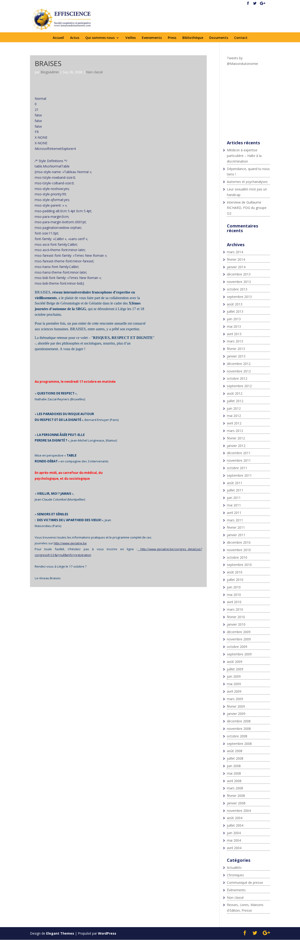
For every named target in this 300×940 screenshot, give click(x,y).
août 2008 (234, 751)
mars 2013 (235, 341)
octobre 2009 (237, 646)
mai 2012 (234, 415)
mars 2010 (235, 609)
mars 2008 (235, 788)
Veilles (130, 38)
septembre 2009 (239, 654)
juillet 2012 (235, 401)
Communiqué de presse (245, 882)
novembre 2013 (239, 281)
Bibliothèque (192, 38)
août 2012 (234, 393)
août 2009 (234, 661)
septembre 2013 (239, 296)
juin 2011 (234, 497)
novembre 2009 (239, 639)
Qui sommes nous (100, 38)
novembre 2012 (239, 371)
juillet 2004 (235, 825)
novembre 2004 (239, 810)
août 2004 (234, 818)
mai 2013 (234, 326)
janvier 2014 (236, 267)
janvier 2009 (236, 713)
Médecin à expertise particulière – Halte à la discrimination (244, 155)
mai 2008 (234, 773)
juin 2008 (234, 766)
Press (172, 38)
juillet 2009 (235, 669)
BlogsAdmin (50, 72)
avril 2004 (234, 848)
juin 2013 (234, 319)
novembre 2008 (239, 728)
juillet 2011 (235, 490)
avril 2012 (234, 423)
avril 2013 (234, 334)
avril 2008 (234, 781)
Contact (241, 38)
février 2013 (236, 348)
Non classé (94, 72)
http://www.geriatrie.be (70, 543)
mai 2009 (234, 684)
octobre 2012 (237, 378)
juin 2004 (234, 833)
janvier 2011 (236, 535)
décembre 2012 (239, 363)
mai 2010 (234, 594)
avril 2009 (234, 691)
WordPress (107, 933)
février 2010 (236, 617)
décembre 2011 (239, 453)
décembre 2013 (239, 274)
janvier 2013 (236, 356)
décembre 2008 (239, 721)
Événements (236, 890)
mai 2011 (234, 505)
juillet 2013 (235, 311)
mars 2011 (235, 520)
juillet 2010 (235, 579)
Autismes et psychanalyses (247, 181)
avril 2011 (234, 512)
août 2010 (234, 572)
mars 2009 (235, 699)
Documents (218, 38)
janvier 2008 (236, 803)
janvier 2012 (236, 445)
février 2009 (236, 706)
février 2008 (236, 795)
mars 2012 (235, 430)
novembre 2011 (239, 460)
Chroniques (235, 875)
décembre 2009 (239, 632)
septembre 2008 (239, 743)
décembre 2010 (239, 542)
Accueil (58, 38)
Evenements (152, 38)
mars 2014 (235, 252)
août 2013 (234, 304)
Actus (74, 38)
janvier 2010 (236, 624)
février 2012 (236, 438)
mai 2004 (234, 840)
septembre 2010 (239, 564)
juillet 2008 (235, 758)
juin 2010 (234, 587)
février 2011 (236, 527)
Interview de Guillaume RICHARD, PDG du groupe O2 (246, 208)
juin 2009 (234, 676)
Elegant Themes (60, 933)
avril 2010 (234, 602)
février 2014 (236, 259)
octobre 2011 (237, 468)
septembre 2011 (239, 475)
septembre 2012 (239, 386)
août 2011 (234, 483)
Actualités (234, 867)
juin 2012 (234, 408)
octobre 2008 (237, 736)
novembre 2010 (239, 550)
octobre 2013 (237, 289)
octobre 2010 (237, 557)
